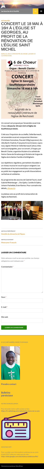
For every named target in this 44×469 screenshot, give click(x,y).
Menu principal (41, 11)
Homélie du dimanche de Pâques (13, 232)
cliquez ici (11, 188)
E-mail (4, 307)
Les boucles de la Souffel (10, 11)
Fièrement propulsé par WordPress (12, 466)
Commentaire (7, 267)
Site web (4, 317)
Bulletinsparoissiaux (7, 394)
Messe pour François (8, 241)
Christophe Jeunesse (19, 54)
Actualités (5, 21)
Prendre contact (8, 384)
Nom (3, 297)
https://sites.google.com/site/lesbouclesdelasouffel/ (19, 456)
